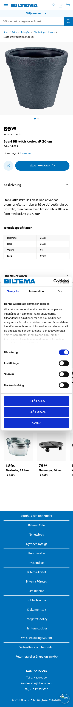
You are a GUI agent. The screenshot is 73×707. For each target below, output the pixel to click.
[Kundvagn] (67, 5)
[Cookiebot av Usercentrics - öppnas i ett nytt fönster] (53, 281)
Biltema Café (36, 525)
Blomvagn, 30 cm (49, 470)
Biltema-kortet (36, 572)
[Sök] (68, 21)
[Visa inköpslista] (60, 5)
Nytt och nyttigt (36, 544)
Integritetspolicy (36, 619)
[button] (36, 13)
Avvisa (36, 422)
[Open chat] (65, 699)
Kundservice (36, 553)
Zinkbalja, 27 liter (17, 470)
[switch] (64, 363)
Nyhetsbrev (36, 534)
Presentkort (36, 563)
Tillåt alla (36, 400)
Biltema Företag (36, 581)
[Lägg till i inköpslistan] (8, 166)
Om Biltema (36, 591)
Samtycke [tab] (13, 291)
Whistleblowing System (36, 638)
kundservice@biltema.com (36, 683)
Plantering (39, 32)
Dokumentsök (36, 609)
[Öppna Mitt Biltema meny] (53, 5)
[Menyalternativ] (5, 5)
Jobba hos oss (36, 600)
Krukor (51, 32)
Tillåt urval (36, 411)
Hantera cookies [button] (36, 628)
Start (6, 32)
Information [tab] (36, 291)
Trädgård (25, 32)
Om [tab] (60, 291)
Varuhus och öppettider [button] (36, 516)
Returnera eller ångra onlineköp (36, 656)
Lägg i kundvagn (40, 165)
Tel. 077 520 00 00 (36, 677)
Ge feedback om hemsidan (36, 647)
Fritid (15, 32)
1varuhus (25, 153)
